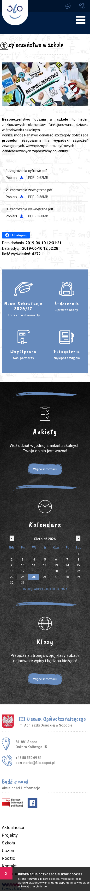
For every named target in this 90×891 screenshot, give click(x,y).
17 (22, 571)
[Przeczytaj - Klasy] (45, 623)
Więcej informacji (45, 469)
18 (34, 571)
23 (11, 577)
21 (67, 571)
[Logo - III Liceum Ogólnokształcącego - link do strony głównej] (15, 12)
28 (67, 577)
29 (78, 577)
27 (56, 577)
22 (78, 571)
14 (67, 565)
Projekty (10, 835)
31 (22, 582)
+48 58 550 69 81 (83, 6)
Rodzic (8, 858)
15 (78, 565)
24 (22, 577)
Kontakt (9, 865)
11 (34, 565)
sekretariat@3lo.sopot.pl (71, 6)
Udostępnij (19, 235)
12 (45, 565)
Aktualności (13, 827)
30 (11, 582)
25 (34, 577)
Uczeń (8, 850)
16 (11, 571)
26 (45, 577)
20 (56, 571)
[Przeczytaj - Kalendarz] (45, 506)
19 (45, 571)
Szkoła (8, 842)
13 (56, 565)
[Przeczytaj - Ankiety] (45, 413)
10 (22, 565)
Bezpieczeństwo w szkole (32, 44)
